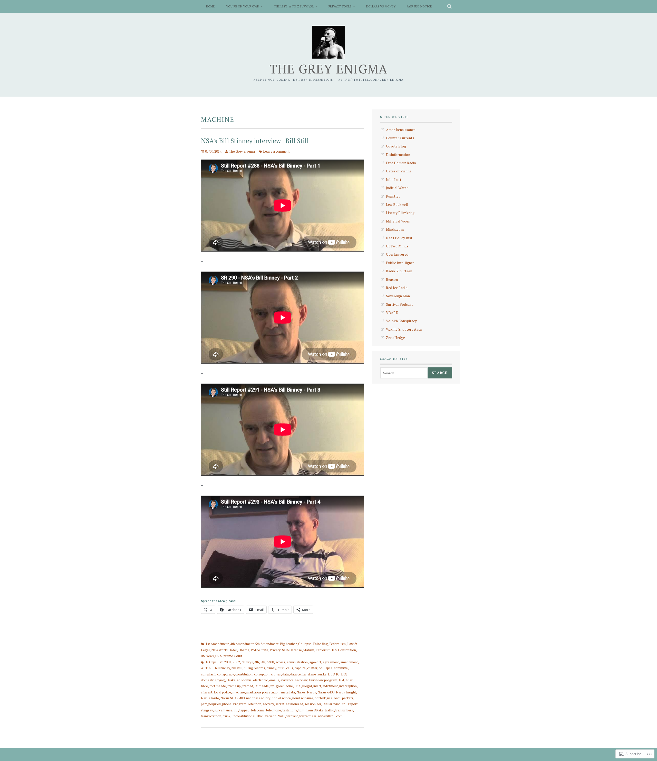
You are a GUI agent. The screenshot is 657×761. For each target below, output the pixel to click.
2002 (236, 662)
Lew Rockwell (397, 204)
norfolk (320, 698)
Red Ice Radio (397, 287)
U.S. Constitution (344, 650)
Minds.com (395, 229)
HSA (297, 686)
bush (281, 668)
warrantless (307, 716)
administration (297, 662)
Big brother (288, 644)
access (280, 662)
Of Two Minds (397, 246)
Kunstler (393, 196)
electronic (260, 680)
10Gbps (211, 662)
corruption (261, 674)
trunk (226, 716)
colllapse (325, 668)
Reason (392, 279)
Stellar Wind (332, 704)
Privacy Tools (340, 6)
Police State (259, 650)
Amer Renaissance (401, 129)
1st (220, 662)
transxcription (211, 716)
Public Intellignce (400, 262)
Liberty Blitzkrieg (400, 212)
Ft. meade (262, 686)
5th (262, 662)
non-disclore (281, 698)
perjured (214, 704)
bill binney (222, 668)
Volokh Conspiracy (401, 320)
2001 (227, 662)
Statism (308, 650)
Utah (260, 716)
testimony (290, 710)
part (204, 704)
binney (271, 668)
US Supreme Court (228, 656)
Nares (300, 692)
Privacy (275, 650)
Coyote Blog (396, 146)
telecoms (258, 710)
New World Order (224, 650)
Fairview (301, 680)
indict (317, 686)
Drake (230, 680)
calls (289, 668)
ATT (204, 668)
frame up (234, 686)
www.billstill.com (330, 716)
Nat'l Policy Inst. (399, 237)
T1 (236, 710)
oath (337, 698)
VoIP (281, 716)
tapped (244, 710)
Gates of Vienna (398, 171)
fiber (349, 680)
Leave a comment (276, 151)
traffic (329, 710)
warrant (292, 716)
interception (348, 686)
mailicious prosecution (262, 692)
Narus (311, 692)
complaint (208, 674)
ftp (272, 686)
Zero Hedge (395, 337)
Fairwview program (323, 680)
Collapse (305, 644)
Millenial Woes (398, 221)
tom (301, 710)
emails (274, 680)
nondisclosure (302, 698)
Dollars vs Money (380, 6)
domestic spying (213, 680)
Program (239, 704)
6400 (270, 662)
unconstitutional (243, 716)
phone (226, 704)
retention (254, 704)
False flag (320, 644)
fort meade (217, 686)
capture (300, 668)
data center (298, 674)
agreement (331, 662)
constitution (244, 674)
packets (347, 698)
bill (211, 668)
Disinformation (398, 154)
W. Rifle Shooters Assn (404, 329)
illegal (307, 686)
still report (350, 704)
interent (206, 692)
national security (258, 698)
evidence (287, 680)
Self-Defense (292, 650)
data (285, 674)
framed (247, 686)
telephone (273, 710)
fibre (204, 686)
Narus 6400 (325, 692)
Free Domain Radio (401, 162)
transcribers (344, 710)
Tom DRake (314, 710)
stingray (207, 710)
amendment (349, 662)
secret (279, 704)
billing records (254, 668)
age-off (315, 662)
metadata (288, 692)
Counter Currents (400, 137)
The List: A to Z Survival (294, 6)
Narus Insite (210, 698)
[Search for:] (403, 372)
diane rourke (317, 674)
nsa (329, 698)
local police (222, 692)
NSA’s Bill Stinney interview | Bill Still (255, 140)
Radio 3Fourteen (399, 270)
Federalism (337, 644)
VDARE (392, 312)
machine (239, 692)
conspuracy (225, 674)
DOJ (344, 674)
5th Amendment (266, 644)
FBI (341, 680)
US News (207, 656)
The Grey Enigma (328, 68)
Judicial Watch (397, 187)
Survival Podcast (399, 304)
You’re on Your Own (242, 6)
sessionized (294, 704)
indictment (330, 686)
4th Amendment (242, 644)
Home (210, 6)
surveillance (223, 710)
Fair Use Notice (419, 6)
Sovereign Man (398, 295)
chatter (312, 668)
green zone (284, 686)
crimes (276, 674)
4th (256, 662)
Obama (243, 650)
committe (341, 668)
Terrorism (323, 650)
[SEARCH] (449, 6)
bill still (236, 668)
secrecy (268, 704)
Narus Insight (346, 692)
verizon (270, 716)
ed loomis (244, 680)
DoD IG (334, 674)
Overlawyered (397, 254)
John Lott (393, 179)
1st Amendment (217, 644)
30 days (247, 662)
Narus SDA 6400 (232, 698)
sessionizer (313, 704)
